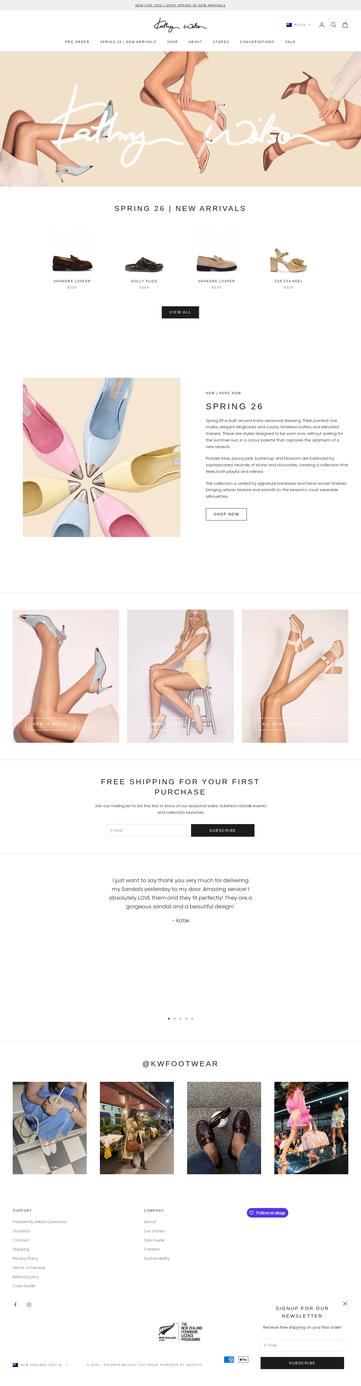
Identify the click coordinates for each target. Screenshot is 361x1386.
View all (180, 312)
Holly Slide (144, 281)
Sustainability (157, 1258)
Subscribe (302, 1363)
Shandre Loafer (72, 281)
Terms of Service (29, 1267)
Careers (152, 1249)
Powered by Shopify (181, 1364)
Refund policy (26, 1277)
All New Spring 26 (286, 724)
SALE (290, 42)
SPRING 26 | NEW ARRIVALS (128, 42)
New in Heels (50, 724)
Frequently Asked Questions (40, 1221)
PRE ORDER (77, 42)
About (150, 1221)
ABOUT (195, 42)
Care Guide (24, 1286)
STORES (221, 42)
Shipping (21, 1249)
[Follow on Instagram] (29, 1304)
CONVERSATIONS (257, 42)
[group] (180, 119)
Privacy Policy (25, 1258)
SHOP (172, 42)
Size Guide (154, 1240)
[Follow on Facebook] (15, 1304)
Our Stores (154, 1231)
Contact (21, 1240)
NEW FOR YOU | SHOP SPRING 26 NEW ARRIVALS (180, 5)
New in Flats (164, 724)
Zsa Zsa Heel (289, 281)
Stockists (21, 1231)
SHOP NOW (226, 514)
